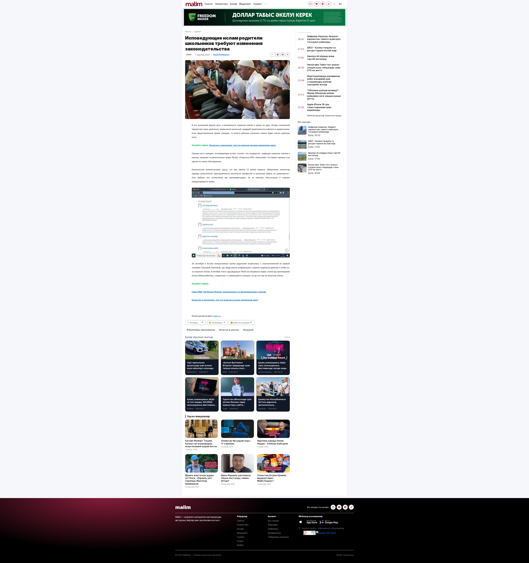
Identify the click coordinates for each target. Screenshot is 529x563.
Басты (188, 31)
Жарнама (272, 524)
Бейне (240, 545)
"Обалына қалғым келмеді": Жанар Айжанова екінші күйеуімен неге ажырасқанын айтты (324, 94)
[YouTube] (316, 3)
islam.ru (217, 316)
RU (340, 3)
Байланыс (273, 528)
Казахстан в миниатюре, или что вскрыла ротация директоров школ (242, 145)
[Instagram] (310, 3)
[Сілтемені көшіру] (273, 55)
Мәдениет (245, 3)
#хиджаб (248, 329)
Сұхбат (241, 537)
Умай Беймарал (221, 55)
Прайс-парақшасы (345, 555)
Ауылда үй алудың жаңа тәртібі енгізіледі (320, 57)
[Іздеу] (334, 3)
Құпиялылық (274, 533)
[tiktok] (328, 3)
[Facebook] (322, 3)
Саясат (208, 3)
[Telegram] (278, 55)
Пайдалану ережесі (278, 537)
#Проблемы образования (201, 329)
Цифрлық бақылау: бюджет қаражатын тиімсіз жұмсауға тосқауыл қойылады (323, 39)
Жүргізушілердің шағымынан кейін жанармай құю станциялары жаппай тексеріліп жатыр (323, 80)
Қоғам (233, 3)
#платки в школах (229, 329)
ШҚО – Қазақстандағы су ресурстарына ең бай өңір (322, 49)
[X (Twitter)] (287, 55)
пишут (224, 170)
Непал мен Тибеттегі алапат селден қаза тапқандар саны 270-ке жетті (323, 67)
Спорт (240, 541)
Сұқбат (257, 3)
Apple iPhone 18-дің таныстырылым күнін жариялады (319, 107)
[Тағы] (265, 3)
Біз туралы (273, 520)
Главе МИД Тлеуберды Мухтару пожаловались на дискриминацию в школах (229, 292)
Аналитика (221, 3)
